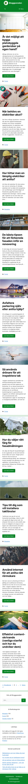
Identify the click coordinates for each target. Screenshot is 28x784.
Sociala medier (6, 718)
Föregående (6, 685)
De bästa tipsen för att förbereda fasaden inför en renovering (12, 239)
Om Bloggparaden (14, 779)
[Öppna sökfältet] (5, 9)
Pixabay (4, 740)
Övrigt (6, 81)
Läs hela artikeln (9, 76)
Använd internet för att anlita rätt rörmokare (12, 572)
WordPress (20, 733)
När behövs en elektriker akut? (12, 113)
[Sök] (23, 700)
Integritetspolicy (10, 776)
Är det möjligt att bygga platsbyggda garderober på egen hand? (13, 43)
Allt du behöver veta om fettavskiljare (13, 760)
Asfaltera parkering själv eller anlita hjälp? (13, 306)
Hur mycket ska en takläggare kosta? (13, 757)
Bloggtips (7, 209)
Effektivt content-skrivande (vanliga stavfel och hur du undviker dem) (13, 640)
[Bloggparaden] (6, 3)
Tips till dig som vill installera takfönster (12, 508)
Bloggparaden (15, 3)
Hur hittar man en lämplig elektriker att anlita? (13, 176)
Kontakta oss (19, 776)
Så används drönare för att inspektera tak (11, 372)
